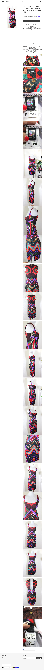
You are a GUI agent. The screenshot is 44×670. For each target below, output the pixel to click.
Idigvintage (5, 1)
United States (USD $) (6, 664)
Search (3, 657)
